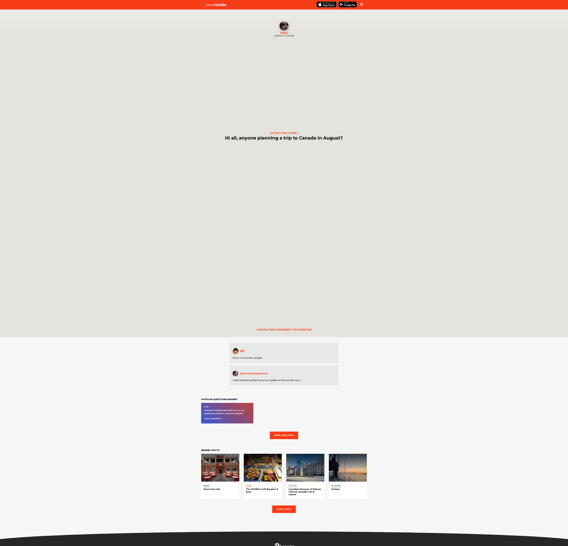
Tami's (284, 33)
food (248, 485)
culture (292, 485)
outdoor (336, 485)
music (206, 485)
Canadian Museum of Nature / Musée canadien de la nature (304, 492)
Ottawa (335, 489)
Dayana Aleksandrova (254, 373)
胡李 (242, 351)
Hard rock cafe (211, 489)
